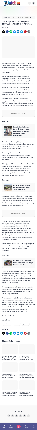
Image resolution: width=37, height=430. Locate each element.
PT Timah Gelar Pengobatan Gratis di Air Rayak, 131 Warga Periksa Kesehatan (23, 263)
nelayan (17, 324)
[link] (3, 31)
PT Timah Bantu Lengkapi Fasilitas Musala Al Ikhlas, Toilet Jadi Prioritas (21, 187)
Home (3, 427)
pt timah (25, 324)
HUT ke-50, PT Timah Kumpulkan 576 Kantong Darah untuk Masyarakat (26, 375)
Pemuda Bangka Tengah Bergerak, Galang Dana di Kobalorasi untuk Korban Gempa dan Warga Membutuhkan (21, 131)
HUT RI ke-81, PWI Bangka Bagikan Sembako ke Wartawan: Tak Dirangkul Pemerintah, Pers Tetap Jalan (26, 393)
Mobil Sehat (7, 324)
